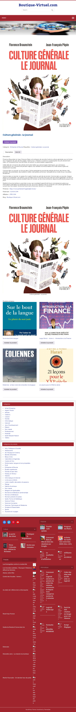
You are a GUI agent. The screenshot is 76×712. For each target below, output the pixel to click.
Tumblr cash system (46, 528)
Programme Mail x (68, 527)
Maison (7, 427)
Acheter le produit (10, 142)
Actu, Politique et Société (13, 448)
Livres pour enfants (11, 480)
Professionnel (9, 431)
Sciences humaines (11, 503)
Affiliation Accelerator (65, 556)
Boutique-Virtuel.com (38, 4)
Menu (4, 18)
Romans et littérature (11, 495)
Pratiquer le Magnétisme (28, 536)
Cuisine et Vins (9, 461)
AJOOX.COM (14, 191)
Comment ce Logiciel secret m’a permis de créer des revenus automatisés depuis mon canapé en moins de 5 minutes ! (50, 586)
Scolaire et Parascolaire (12, 507)
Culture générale (36, 147)
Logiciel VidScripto (49, 609)
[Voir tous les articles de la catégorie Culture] (34, 529)
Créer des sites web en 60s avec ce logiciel (67, 576)
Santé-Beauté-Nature (12, 436)
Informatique (9, 421)
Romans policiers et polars (13, 497)
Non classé (8, 429)
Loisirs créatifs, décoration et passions (17, 482)
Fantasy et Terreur (10, 474)
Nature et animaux (11, 486)
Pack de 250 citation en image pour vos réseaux (67, 612)
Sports (7, 509)
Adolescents (9, 450)
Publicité (7, 433)
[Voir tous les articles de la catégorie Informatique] (72, 567)
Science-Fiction (10, 501)
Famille (7, 419)
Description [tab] (9, 152)
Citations (7, 414)
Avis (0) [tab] (17, 152)
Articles (7, 412)
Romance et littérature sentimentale (16, 492)
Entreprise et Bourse (16, 147)
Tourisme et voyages (11, 511)
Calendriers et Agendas (12, 459)
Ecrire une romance (31, 546)
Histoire (7, 476)
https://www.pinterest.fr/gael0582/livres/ (22, 189)
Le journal (45, 147)
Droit (6, 465)
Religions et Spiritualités (12, 490)
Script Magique (67, 626)
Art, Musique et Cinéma (12, 453)
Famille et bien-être (11, 471)
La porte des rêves (12, 535)
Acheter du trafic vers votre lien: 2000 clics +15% (65, 540)
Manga (7, 484)
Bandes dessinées (10, 455)
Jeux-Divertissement (11, 425)
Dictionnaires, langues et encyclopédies (17, 463)
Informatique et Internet (12, 478)
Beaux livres (9, 457)
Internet (7, 423)
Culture (7, 417)
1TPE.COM (13, 194)
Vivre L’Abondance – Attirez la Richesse (10, 548)
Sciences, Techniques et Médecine (16, 505)
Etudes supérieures (11, 469)
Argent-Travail (9, 410)
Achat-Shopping (10, 408)
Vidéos (7, 438)
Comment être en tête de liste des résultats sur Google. (47, 541)
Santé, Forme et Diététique (13, 499)
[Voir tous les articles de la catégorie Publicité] (72, 522)
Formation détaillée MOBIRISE (50, 628)
